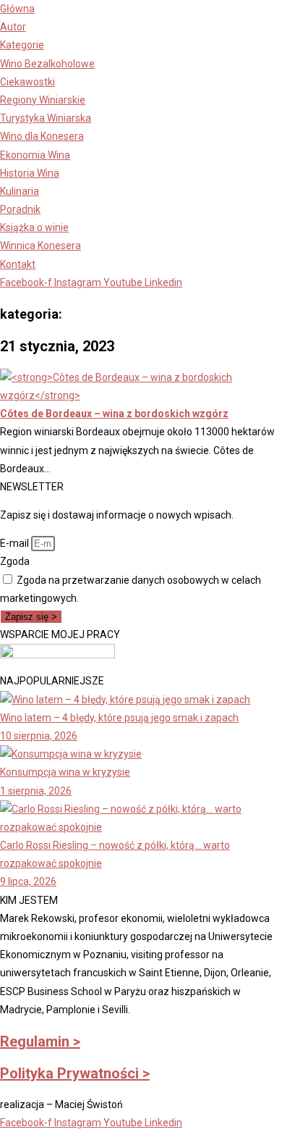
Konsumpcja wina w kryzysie (65, 772)
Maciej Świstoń (89, 1104)
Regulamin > (40, 1041)
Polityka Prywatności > (75, 1073)
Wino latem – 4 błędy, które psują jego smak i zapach (119, 718)
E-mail (15, 543)
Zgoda (15, 561)
